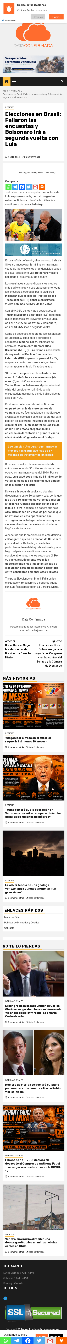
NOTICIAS (9, 107)
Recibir (56, 17)
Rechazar (56, 1336)
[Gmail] (35, 187)
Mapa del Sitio (12, 917)
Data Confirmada (32, 157)
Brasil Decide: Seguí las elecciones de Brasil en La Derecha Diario (18, 649)
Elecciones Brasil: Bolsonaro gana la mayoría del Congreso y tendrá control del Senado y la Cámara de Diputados (48, 653)
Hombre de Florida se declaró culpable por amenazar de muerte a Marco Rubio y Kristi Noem (32, 1088)
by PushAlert (10, 20)
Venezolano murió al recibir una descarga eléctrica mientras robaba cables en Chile (31, 1242)
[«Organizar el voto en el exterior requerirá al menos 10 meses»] (33, 706)
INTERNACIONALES (14, 1001)
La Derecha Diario (47, 586)
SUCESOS (9, 1234)
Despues (38, 17)
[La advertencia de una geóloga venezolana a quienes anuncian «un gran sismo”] (33, 853)
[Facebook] (22, 187)
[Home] (6, 81)
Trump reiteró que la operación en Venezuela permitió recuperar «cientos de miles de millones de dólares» (33, 813)
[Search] (62, 81)
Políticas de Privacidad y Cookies (21, 922)
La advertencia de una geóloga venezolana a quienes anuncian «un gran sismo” (30, 888)
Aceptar (41, 1336)
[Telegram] (15, 187)
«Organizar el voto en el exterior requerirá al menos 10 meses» (28, 739)
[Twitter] (29, 187)
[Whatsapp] (8, 187)
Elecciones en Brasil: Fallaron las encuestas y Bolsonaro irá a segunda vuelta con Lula (31, 582)
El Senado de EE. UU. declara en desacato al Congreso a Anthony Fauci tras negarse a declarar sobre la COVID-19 (33, 1165)
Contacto (9, 928)
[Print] (42, 187)
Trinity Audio (37, 172)
